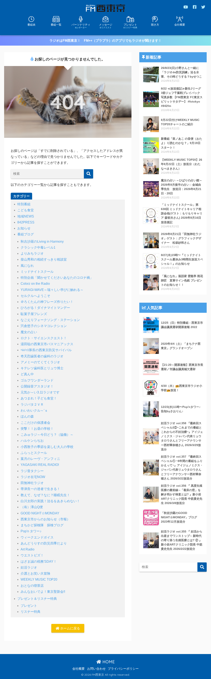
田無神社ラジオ (32, 483)
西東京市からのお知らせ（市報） (45, 519)
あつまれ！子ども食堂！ (39, 398)
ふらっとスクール (34, 453)
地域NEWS (25, 216)
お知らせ (23, 228)
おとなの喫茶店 (32, 585)
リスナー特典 (30, 611)
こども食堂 (25, 210)
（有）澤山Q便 (32, 507)
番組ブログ (25, 234)
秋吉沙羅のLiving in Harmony (42, 241)
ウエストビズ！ (32, 555)
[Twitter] (203, 7)
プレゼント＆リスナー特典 (37, 598)
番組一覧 (56, 24)
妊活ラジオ (29, 567)
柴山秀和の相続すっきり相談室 (44, 259)
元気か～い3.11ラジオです (40, 392)
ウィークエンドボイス (37, 537)
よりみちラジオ (32, 253)
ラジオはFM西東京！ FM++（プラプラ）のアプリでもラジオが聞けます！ (105, 40)
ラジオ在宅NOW (33, 477)
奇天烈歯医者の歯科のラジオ (42, 356)
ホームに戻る (69, 628)
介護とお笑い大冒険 (35, 573)
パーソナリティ (81, 25)
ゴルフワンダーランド (37, 380)
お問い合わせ (96, 668)
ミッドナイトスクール (37, 271)
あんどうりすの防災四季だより (44, 543)
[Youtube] (185, 7)
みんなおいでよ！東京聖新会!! (43, 591)
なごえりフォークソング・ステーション (50, 320)
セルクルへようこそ (35, 296)
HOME (108, 661)
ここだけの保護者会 (35, 422)
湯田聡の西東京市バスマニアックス (47, 344)
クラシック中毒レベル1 (38, 247)
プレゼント (130, 25)
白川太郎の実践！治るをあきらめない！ (50, 501)
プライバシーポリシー (123, 668)
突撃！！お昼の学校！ (37, 428)
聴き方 (155, 24)
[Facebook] (194, 7)
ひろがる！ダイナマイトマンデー (45, 307)
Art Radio (27, 549)
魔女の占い (29, 332)
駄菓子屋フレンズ (34, 314)
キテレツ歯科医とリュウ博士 (42, 368)
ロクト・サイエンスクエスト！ (44, 338)
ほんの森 (27, 416)
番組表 (31, 24)
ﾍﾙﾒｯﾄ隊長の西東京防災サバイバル (46, 350)
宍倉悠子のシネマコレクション (44, 326)
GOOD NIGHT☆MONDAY (40, 513)
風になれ (27, 265)
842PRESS (25, 222)
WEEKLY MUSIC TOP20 (39, 579)
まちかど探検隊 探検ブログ (42, 525)
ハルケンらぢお (32, 440)
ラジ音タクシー (32, 471)
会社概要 (179, 24)
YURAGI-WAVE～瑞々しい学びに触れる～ (52, 290)
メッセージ (105, 25)
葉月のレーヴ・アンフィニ (40, 459)
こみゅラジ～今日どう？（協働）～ (47, 434)
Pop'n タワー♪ (31, 531)
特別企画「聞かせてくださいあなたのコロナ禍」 (57, 277)
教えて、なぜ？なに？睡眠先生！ (45, 495)
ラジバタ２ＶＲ (32, 404)
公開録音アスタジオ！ (37, 386)
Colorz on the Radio (35, 283)
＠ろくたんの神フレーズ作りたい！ (47, 301)
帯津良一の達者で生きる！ (40, 489)
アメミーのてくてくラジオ (40, 362)
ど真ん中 (27, 374)
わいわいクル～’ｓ (34, 410)
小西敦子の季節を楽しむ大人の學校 (47, 447)
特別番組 (23, 204)
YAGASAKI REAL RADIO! (40, 464)
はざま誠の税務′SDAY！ (39, 561)
